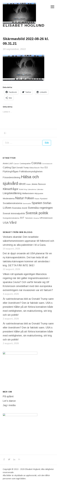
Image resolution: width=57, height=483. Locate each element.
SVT (22, 218)
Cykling (7, 167)
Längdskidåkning (12, 193)
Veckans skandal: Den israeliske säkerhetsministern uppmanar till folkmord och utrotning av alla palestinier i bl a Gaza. (28, 240)
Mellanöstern (28, 193)
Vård (12, 222)
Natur (19, 198)
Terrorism (29, 218)
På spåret (8, 396)
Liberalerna (32, 189)
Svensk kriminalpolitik (14, 213)
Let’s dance (9, 400)
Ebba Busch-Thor (36, 168)
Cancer (16, 163)
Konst (21, 189)
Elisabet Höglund (24, 25)
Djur (14, 167)
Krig (25, 189)
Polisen (29, 198)
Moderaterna (9, 198)
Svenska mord (19, 208)
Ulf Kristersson (46, 218)
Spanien (37, 203)
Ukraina (36, 218)
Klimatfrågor (10, 188)
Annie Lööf (8, 163)
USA (6, 222)
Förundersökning (11, 177)
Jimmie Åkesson (38, 184)
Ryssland (43, 199)
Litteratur (40, 189)
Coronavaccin (47, 163)
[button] (19, 13)
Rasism (37, 198)
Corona (36, 163)
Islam (28, 184)
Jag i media (9, 405)
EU (46, 167)
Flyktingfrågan (11, 171)
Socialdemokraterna (12, 203)
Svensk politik (37, 213)
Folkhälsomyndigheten (30, 171)
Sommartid (27, 203)
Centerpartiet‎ (25, 163)
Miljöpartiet (39, 193)
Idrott (22, 183)
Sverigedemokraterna (11, 218)
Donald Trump (22, 167)
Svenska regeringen (40, 207)
